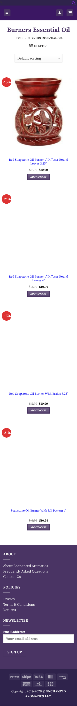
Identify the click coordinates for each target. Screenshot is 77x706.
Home (19, 38)
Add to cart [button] (38, 176)
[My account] (59, 12)
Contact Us (12, 576)
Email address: (14, 632)
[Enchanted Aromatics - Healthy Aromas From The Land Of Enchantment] (33, 13)
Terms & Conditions (19, 604)
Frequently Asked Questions (25, 571)
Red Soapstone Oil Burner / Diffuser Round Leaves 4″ (38, 278)
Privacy (9, 599)
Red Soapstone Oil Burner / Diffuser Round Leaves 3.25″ (38, 161)
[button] (74, 4)
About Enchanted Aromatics (25, 566)
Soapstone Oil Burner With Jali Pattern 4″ (38, 510)
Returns (9, 610)
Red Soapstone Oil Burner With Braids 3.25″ (38, 394)
